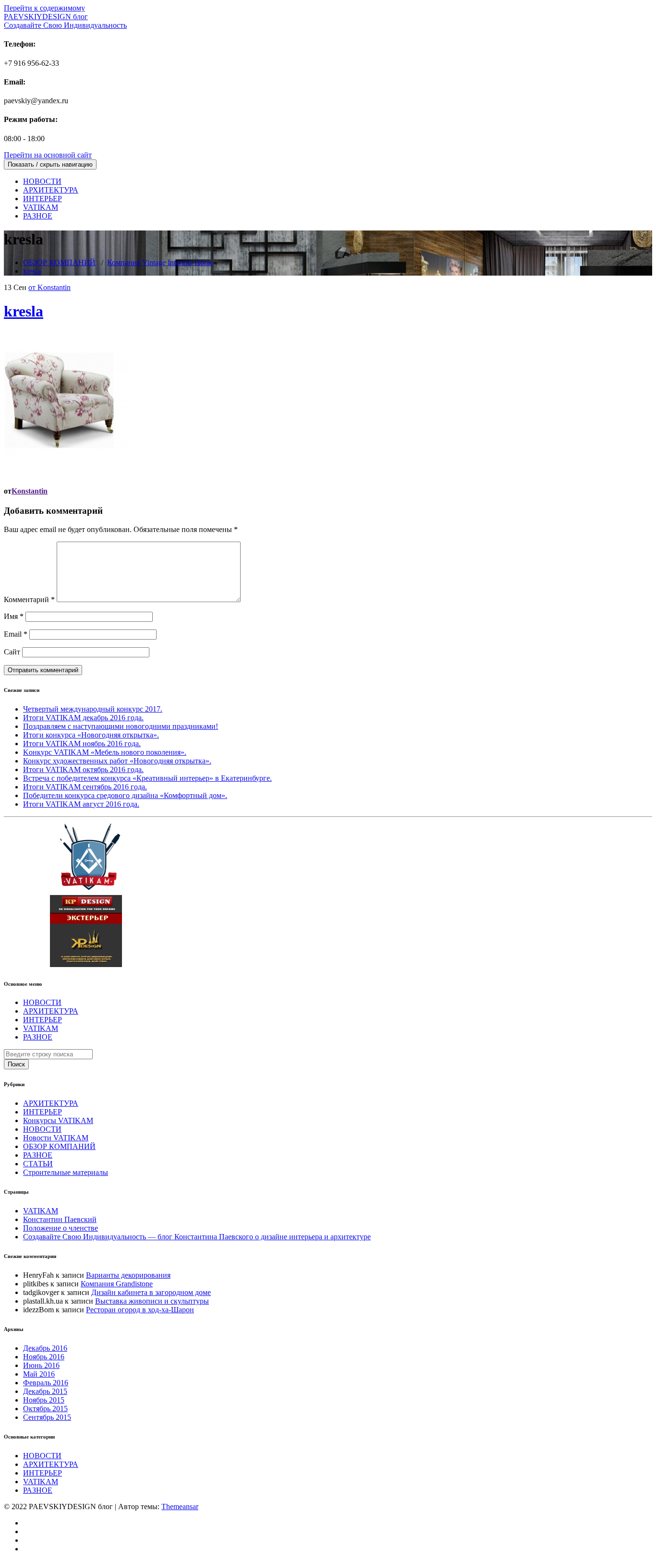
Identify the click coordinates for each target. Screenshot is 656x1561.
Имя (14, 616)
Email (15, 634)
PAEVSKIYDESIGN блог (65, 20)
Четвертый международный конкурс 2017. (92, 709)
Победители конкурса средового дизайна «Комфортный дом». (125, 795)
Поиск (16, 1064)
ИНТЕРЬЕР (42, 198)
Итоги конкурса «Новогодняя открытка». (91, 735)
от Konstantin (49, 287)
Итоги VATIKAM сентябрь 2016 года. (85, 787)
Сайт (12, 652)
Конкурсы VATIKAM (58, 1120)
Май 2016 (39, 1374)
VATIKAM (40, 207)
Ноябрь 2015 (43, 1400)
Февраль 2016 (45, 1383)
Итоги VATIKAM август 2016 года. (81, 804)
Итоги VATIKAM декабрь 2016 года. (83, 718)
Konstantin (30, 491)
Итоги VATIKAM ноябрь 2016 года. (82, 743)
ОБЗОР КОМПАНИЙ (59, 262)
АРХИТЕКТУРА (50, 190)
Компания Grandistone (117, 1284)
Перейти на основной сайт (48, 155)
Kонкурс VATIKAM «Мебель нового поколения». (104, 752)
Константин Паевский (60, 1219)
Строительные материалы (65, 1172)
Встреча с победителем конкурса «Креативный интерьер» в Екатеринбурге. (147, 778)
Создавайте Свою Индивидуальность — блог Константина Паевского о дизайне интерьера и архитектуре (197, 1237)
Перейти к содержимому (44, 8)
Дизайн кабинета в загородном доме (151, 1292)
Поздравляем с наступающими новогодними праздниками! (120, 726)
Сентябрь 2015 (47, 1417)
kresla (32, 271)
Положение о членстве (60, 1228)
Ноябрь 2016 (43, 1357)
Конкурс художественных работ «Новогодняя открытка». (117, 761)
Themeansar (179, 1506)
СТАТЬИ (38, 1164)
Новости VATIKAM (55, 1138)
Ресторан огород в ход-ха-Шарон (140, 1310)
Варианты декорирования (128, 1275)
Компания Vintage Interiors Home (160, 262)
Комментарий (29, 599)
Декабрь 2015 (45, 1391)
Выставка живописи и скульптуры (152, 1301)
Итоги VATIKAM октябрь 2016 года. (83, 769)
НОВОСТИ (42, 181)
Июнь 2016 (41, 1365)
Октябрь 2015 (45, 1408)
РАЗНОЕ (37, 216)
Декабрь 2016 (45, 1348)
